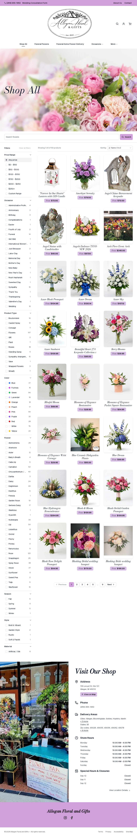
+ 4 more (84, 730)
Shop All (23, 44)
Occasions (96, 44)
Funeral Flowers (42, 44)
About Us (117, 3)
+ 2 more (84, 721)
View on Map (90, 694)
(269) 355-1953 (13, 3)
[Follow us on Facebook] (71, 818)
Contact (128, 3)
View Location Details (118, 790)
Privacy (108, 832)
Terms (100, 832)
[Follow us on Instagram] (65, 818)
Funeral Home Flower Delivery (70, 44)
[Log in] (123, 23)
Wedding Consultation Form (34, 3)
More (113, 44)
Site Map (129, 832)
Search (128, 137)
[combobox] (120, 148)
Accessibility (118, 832)
